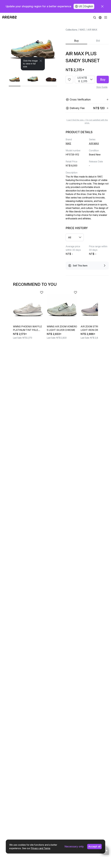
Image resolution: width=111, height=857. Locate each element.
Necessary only (74, 846)
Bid (98, 40)
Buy (76, 40)
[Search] (94, 17)
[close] (102, 6)
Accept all (94, 846)
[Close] (40, 61)
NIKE (82, 29)
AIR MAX (92, 29)
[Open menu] (105, 17)
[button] (100, 17)
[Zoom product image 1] (33, 46)
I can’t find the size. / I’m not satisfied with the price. (87, 121)
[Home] (9, 17)
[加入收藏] (69, 79)
